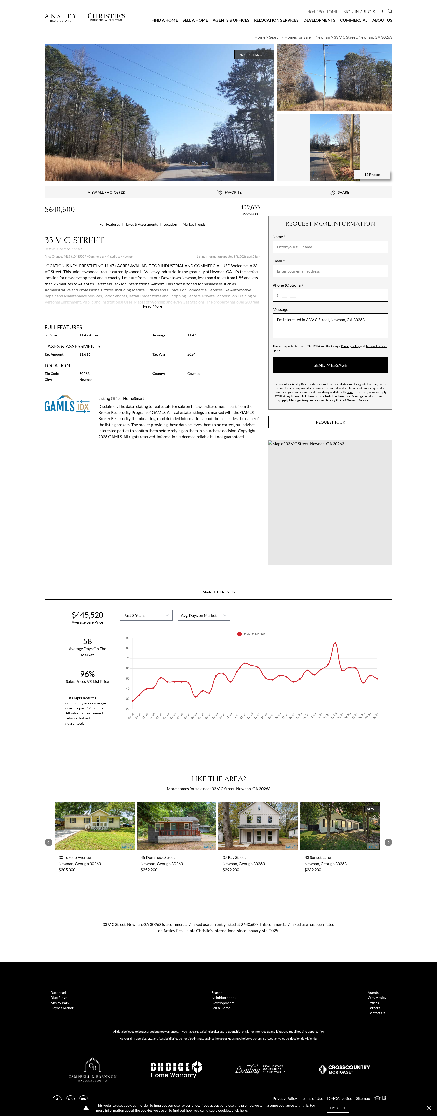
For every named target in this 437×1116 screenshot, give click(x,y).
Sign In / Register (363, 11)
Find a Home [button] (164, 20)
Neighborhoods (224, 997)
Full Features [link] (110, 224)
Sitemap (363, 1098)
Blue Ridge (59, 997)
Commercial (353, 20)
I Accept (338, 1108)
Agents (373, 992)
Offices (373, 1003)
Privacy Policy (350, 346)
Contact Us (376, 1013)
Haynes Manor (62, 1008)
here (350, 392)
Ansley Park (60, 1003)
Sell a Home (195, 20)
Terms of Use (312, 1098)
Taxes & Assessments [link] (142, 224)
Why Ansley (377, 997)
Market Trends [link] (194, 224)
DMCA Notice (339, 1098)
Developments (319, 20)
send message (330, 365)
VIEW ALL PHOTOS (106, 192)
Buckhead (58, 992)
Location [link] (170, 224)
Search (217, 992)
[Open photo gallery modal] (334, 77)
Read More (152, 306)
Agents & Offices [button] (231, 20)
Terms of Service (376, 346)
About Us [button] (382, 20)
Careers (374, 1008)
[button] (330, 502)
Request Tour (330, 422)
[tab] (218, 592)
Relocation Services (276, 20)
